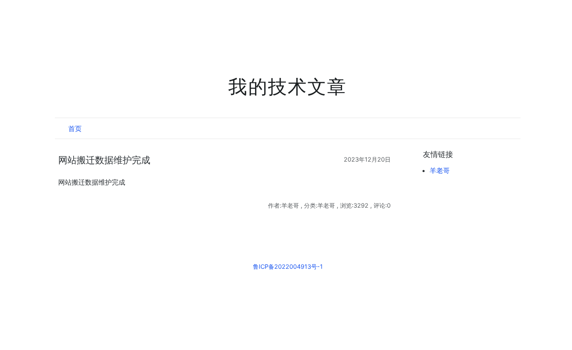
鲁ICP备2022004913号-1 (288, 266)
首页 (75, 128)
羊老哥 (440, 170)
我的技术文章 (287, 86)
